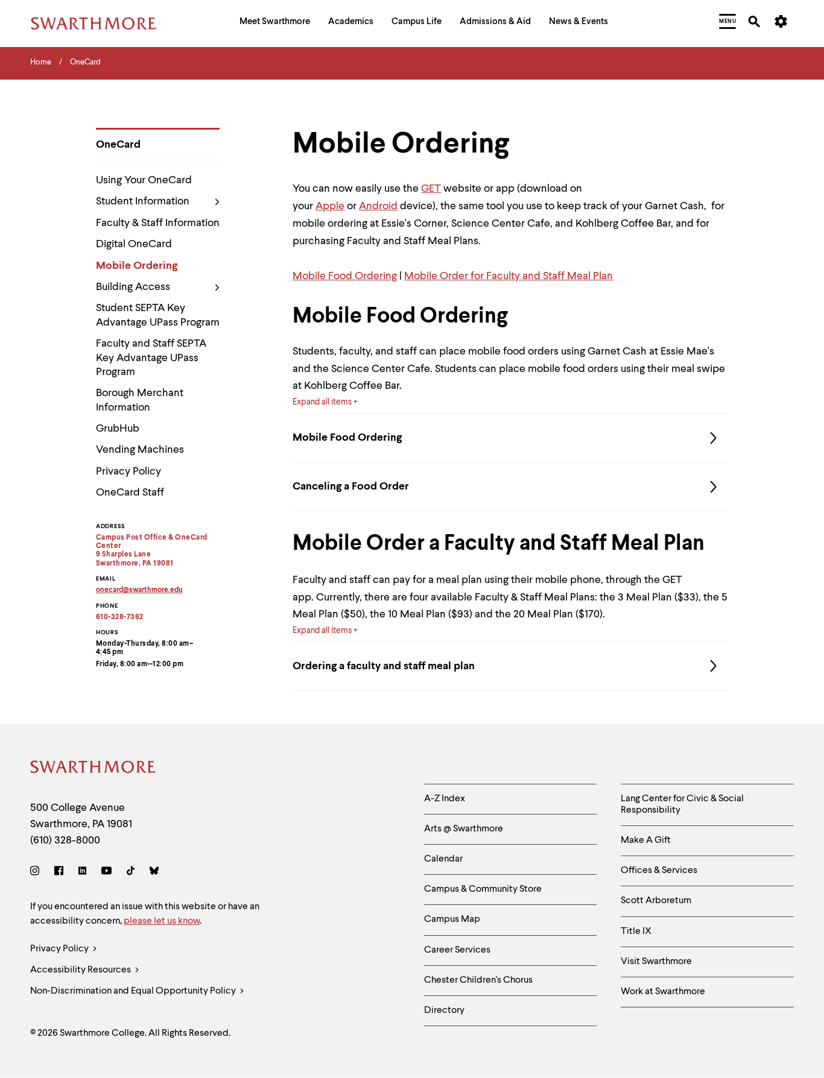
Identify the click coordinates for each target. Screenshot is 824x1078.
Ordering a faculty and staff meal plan (384, 666)
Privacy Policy (128, 471)
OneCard (118, 144)
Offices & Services (659, 870)
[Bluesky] (154, 872)
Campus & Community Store (483, 889)
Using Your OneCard (144, 180)
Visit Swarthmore (656, 961)
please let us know (162, 921)
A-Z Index (444, 799)
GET (431, 188)
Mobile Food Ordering (345, 276)
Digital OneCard (134, 244)
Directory (444, 1010)
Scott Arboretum (656, 901)
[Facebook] (58, 872)
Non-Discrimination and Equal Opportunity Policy (134, 991)
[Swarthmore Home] (93, 769)
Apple (329, 206)
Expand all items (322, 402)
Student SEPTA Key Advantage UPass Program (158, 315)
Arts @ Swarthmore (463, 829)
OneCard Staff (130, 492)
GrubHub (117, 428)
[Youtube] (106, 872)
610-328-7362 (120, 617)
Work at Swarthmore (663, 992)
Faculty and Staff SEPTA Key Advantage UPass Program (151, 357)
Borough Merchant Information (139, 400)
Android (378, 206)
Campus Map (452, 919)
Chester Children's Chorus (478, 980)
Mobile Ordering (136, 265)
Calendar (443, 859)
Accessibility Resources (81, 970)
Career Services (457, 950)
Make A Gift (646, 840)
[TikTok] (130, 872)
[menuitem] (274, 23)
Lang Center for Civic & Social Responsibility (682, 804)
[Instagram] (37, 872)
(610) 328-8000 (65, 840)
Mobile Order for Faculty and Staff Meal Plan (508, 276)
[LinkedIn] (82, 872)
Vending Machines (140, 449)
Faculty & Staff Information (158, 223)
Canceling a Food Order (351, 486)
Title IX (636, 931)
